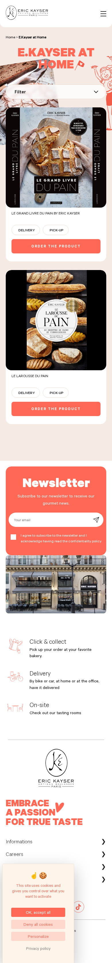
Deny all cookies (38, 924)
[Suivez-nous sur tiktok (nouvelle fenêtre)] (78, 911)
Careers (14, 854)
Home (10, 37)
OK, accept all (38, 912)
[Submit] (96, 519)
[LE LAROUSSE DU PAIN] (56, 347)
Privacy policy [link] (38, 948)
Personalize (38, 936)
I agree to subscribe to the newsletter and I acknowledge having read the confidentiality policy (61, 538)
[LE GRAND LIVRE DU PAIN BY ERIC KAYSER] (56, 184)
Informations (19, 841)
